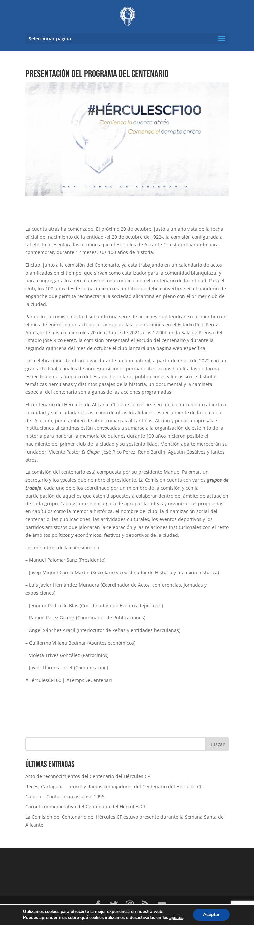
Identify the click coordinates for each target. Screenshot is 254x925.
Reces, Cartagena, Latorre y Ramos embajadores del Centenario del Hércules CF (113, 786)
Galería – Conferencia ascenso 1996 (64, 797)
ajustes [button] (176, 918)
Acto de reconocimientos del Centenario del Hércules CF (87, 776)
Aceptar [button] (211, 914)
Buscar (217, 744)
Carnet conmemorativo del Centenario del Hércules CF (85, 806)
